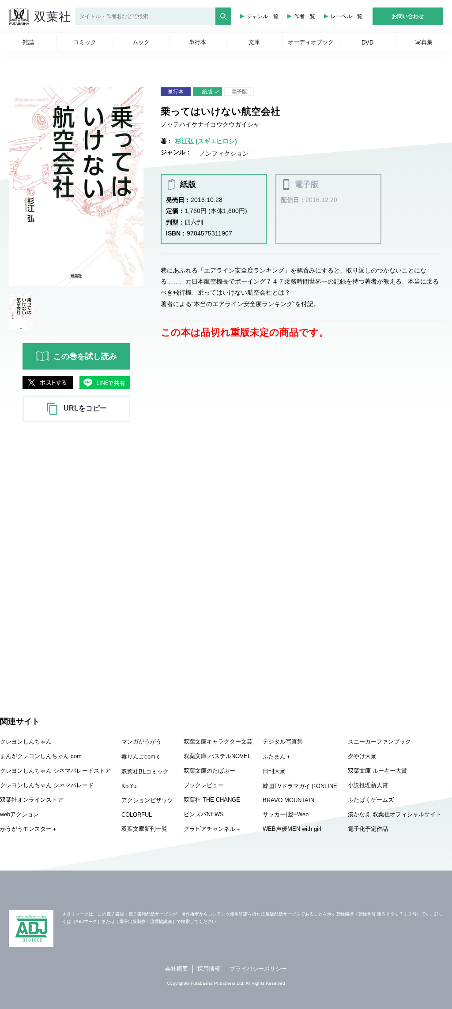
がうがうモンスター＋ (28, 829)
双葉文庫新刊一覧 (144, 829)
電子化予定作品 (368, 829)
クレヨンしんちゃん (26, 741)
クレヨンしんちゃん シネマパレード (47, 785)
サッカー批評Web (286, 814)
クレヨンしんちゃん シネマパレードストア (55, 770)
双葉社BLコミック (145, 771)
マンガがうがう (141, 741)
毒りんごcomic (140, 756)
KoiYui (129, 786)
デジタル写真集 (283, 741)
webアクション (19, 814)
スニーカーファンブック (379, 741)
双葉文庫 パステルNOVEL (217, 756)
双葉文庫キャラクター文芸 (218, 741)
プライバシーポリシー (258, 968)
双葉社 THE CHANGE (212, 799)
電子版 (239, 92)
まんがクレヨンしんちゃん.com (41, 756)
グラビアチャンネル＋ (212, 829)
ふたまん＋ (277, 756)
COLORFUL (136, 814)
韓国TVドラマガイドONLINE (300, 786)
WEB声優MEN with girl (292, 829)
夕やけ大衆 (362, 756)
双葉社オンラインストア (31, 799)
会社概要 (176, 968)
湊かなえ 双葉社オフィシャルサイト (394, 814)
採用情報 (208, 968)
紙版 (207, 92)
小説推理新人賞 (368, 785)
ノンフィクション (224, 153)
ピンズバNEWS (204, 814)
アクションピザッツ (147, 800)
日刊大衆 (274, 771)
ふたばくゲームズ (371, 799)
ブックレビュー (204, 785)
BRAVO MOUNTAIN (288, 800)
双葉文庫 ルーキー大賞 (377, 770)
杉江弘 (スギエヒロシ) (206, 141)
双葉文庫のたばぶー (209, 770)
